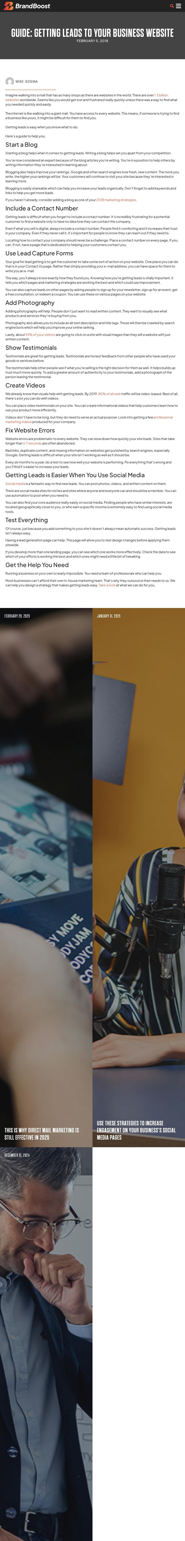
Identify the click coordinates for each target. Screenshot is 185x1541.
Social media (15, 483)
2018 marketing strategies (116, 200)
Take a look (107, 585)
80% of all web (109, 394)
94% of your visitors (40, 334)
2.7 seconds (32, 443)
